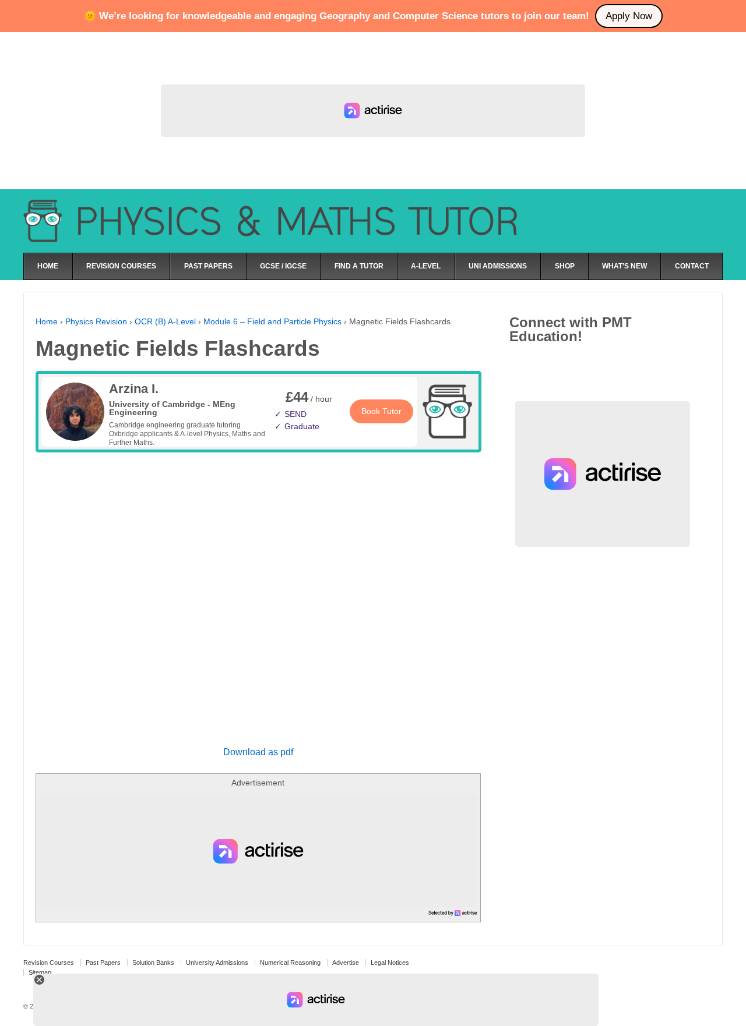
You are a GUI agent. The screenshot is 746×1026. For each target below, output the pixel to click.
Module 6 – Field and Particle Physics (272, 321)
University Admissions (217, 962)
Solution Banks (153, 962)
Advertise (345, 962)
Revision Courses (48, 962)
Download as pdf (258, 752)
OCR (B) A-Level (165, 321)
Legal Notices (390, 962)
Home (47, 321)
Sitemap (40, 972)
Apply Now (629, 16)
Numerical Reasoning (290, 962)
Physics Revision (96, 321)
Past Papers (103, 962)
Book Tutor (381, 411)
